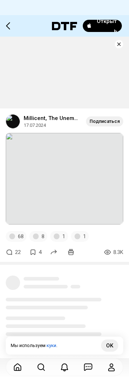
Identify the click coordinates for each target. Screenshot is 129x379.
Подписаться (105, 121)
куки (51, 345)
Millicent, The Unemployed (52, 118)
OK (109, 345)
